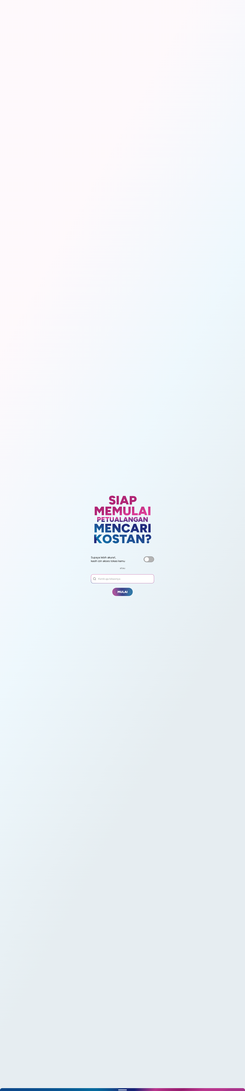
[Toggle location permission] (149, 559)
